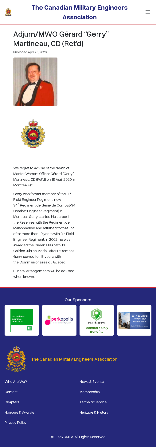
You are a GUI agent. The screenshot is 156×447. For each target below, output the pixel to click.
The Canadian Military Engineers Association (80, 12)
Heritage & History (94, 412)
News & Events (92, 381)
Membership (90, 391)
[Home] (10, 12)
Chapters (12, 402)
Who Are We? (16, 381)
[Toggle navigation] (147, 12)
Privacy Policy (16, 422)
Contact (11, 391)
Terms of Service (93, 402)
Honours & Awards (19, 412)
